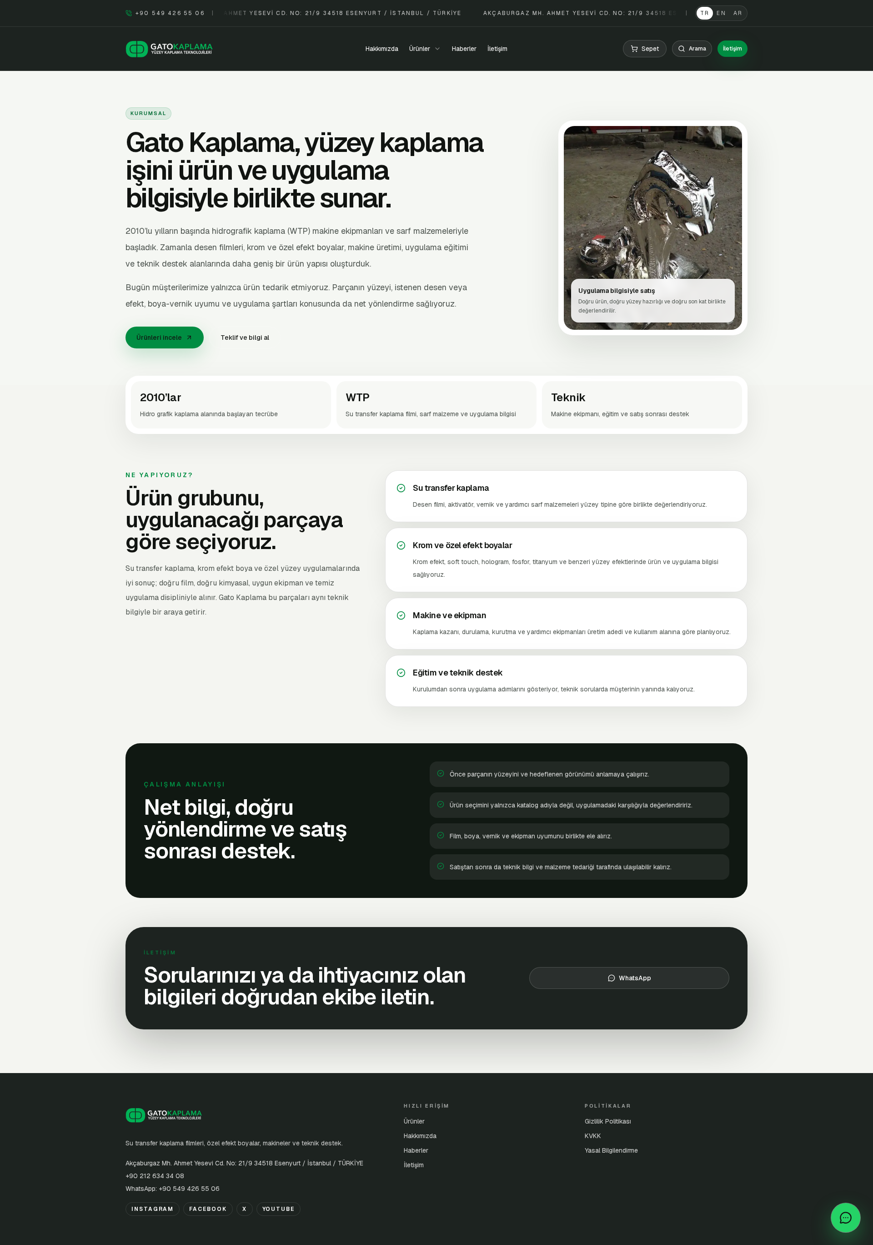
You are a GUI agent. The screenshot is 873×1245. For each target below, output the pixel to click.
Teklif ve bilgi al (245, 337)
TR (704, 13)
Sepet (650, 49)
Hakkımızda (382, 49)
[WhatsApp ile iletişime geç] (845, 1217)
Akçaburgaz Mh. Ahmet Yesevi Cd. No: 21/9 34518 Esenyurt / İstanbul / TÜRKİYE (244, 1163)
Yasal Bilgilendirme (611, 1150)
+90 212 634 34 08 (154, 1176)
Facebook (207, 1209)
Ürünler (414, 1121)
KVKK (593, 1136)
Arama (697, 48)
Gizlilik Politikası (608, 1121)
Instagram (152, 1209)
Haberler (464, 49)
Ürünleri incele (159, 337)
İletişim (497, 49)
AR (738, 13)
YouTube (278, 1209)
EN (721, 13)
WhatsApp (635, 978)
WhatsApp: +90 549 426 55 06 (172, 1189)
